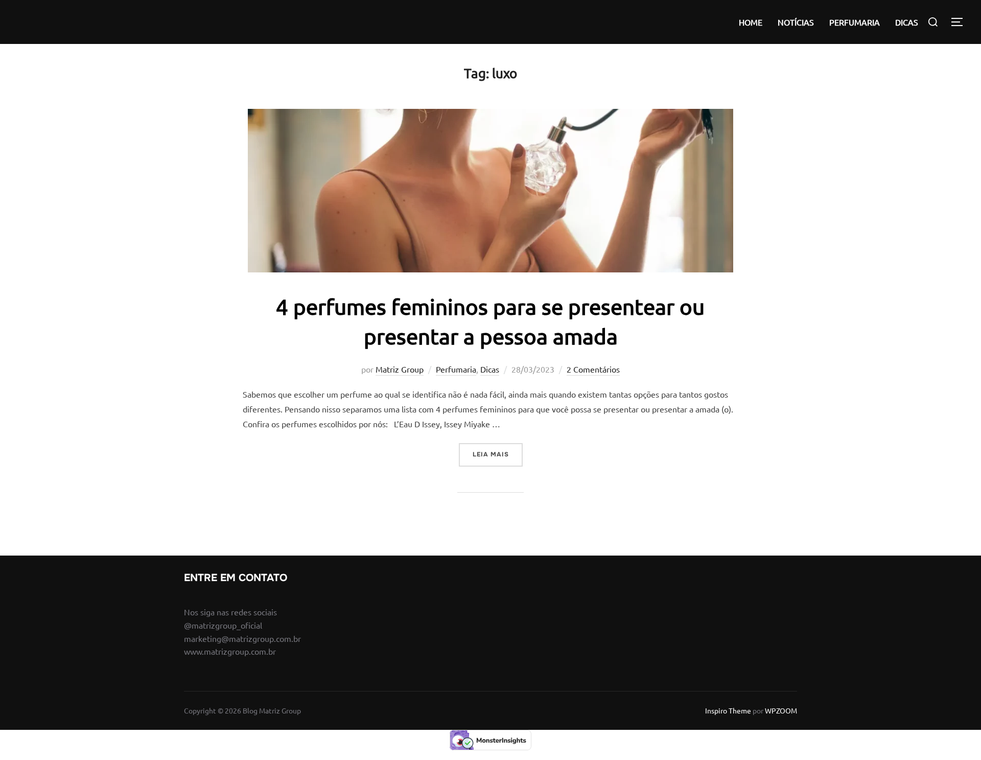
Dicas (489, 369)
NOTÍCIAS (796, 22)
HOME (750, 22)
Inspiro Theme (728, 710)
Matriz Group (400, 369)
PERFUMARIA (854, 22)
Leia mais (498, 454)
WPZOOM (781, 710)
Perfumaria (456, 369)
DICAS (906, 22)
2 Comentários (593, 369)
